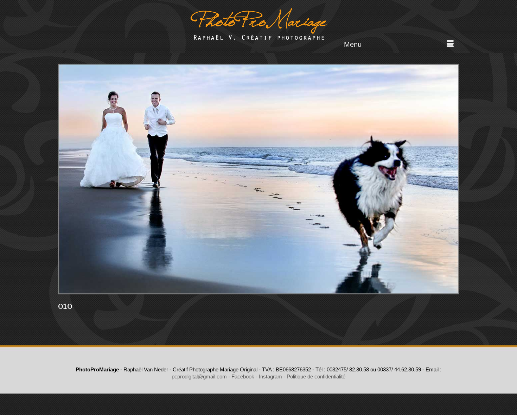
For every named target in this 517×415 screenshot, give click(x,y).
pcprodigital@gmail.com (199, 376)
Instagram (270, 376)
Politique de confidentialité (316, 376)
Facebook (242, 376)
